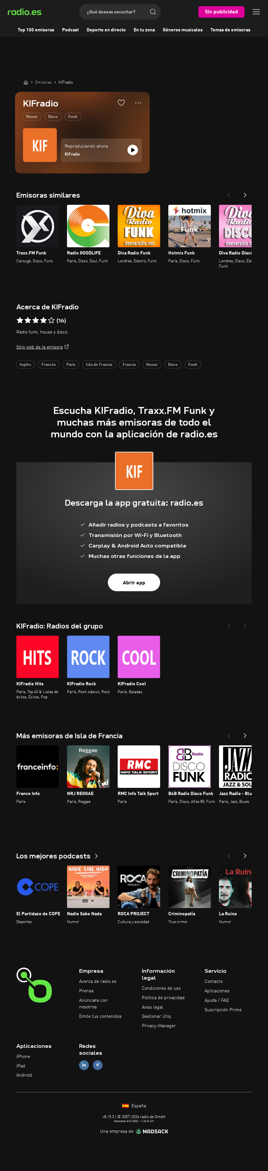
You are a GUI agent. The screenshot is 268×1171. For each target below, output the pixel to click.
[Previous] (228, 193)
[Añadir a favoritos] (121, 102)
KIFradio (72, 154)
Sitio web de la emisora (39, 347)
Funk (72, 117)
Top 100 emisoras (36, 30)
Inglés (25, 365)
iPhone (23, 1056)
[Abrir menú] (256, 12)
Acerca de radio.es (97, 981)
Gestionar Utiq (156, 1016)
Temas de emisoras (230, 30)
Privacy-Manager (159, 1026)
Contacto (214, 981)
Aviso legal (152, 1007)
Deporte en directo (106, 30)
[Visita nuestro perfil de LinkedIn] (84, 1065)
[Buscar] (153, 12)
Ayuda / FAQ (217, 1000)
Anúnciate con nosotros (93, 1003)
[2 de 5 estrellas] (28, 320)
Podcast (70, 30)
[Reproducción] (132, 150)
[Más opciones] (138, 103)
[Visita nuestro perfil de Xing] (97, 1065)
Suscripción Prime (223, 1010)
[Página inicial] (25, 82)
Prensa (86, 991)
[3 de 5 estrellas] (36, 320)
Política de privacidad (163, 998)
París (70, 365)
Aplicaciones (217, 991)
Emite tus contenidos (100, 1016)
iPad (20, 1066)
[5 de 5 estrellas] (51, 320)
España (138, 1106)
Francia (129, 365)
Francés (49, 365)
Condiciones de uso (161, 988)
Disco (53, 117)
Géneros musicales (183, 30)
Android (24, 1075)
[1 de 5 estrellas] (20, 320)
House (32, 117)
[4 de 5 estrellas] (43, 320)
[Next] (245, 193)
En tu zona (144, 30)
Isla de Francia (99, 365)
